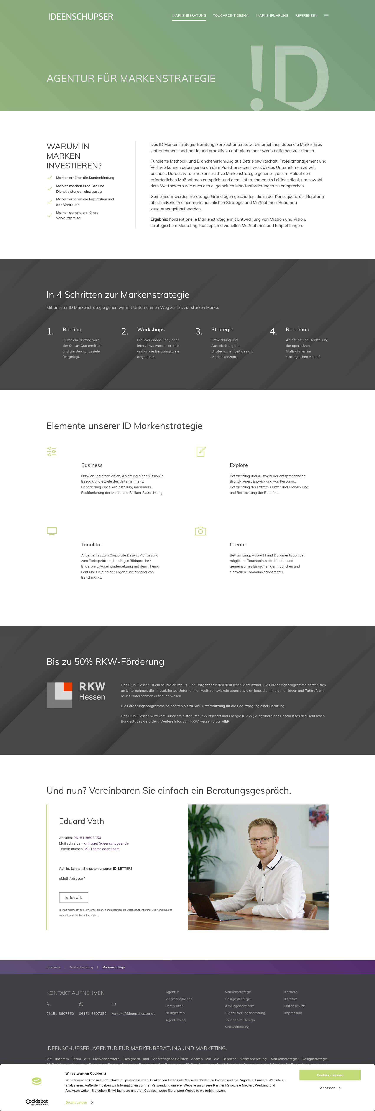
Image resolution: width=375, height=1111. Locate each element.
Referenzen (306, 15)
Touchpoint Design (231, 15)
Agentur (172, 992)
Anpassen (327, 1088)
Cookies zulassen (330, 1075)
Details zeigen (76, 1102)
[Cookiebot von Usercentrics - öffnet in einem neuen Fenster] (37, 1102)
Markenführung (272, 15)
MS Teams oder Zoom (102, 849)
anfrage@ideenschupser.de (106, 843)
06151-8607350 (87, 837)
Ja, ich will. (73, 897)
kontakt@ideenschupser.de (133, 1013)
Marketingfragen (178, 999)
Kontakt (290, 999)
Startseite (53, 967)
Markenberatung (189, 15)
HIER (225, 721)
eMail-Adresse (72, 878)
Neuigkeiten (175, 1013)
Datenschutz (294, 1006)
